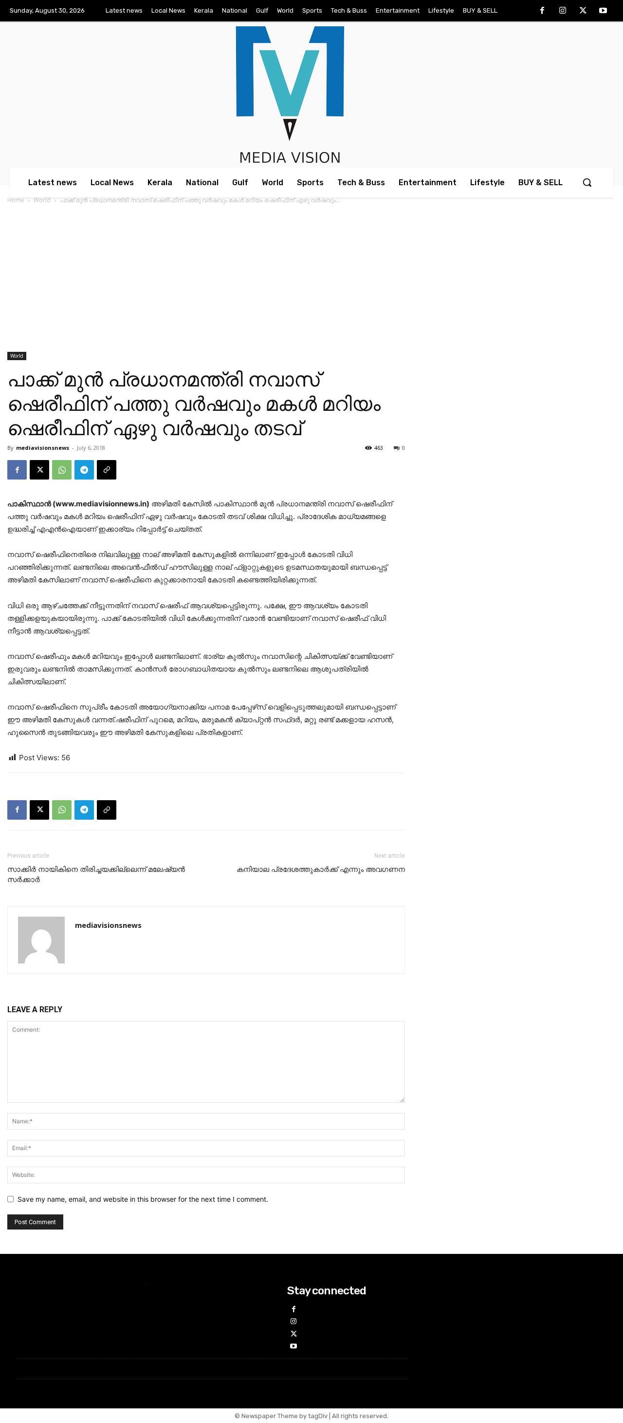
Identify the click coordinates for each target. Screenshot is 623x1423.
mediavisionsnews (42, 447)
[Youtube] (603, 11)
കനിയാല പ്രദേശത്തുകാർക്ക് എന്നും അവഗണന (321, 869)
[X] (583, 11)
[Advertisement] (311, 279)
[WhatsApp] (62, 470)
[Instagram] (562, 11)
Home (15, 200)
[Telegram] (84, 470)
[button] (587, 182)
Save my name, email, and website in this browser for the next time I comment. (143, 1199)
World (42, 200)
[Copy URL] (106, 470)
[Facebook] (542, 11)
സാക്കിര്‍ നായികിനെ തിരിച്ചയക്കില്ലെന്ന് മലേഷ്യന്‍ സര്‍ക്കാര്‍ (96, 874)
